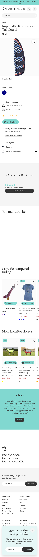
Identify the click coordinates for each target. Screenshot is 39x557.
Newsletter (23, 508)
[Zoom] (34, 42)
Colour (7, 87)
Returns (4, 505)
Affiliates (22, 505)
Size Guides (23, 500)
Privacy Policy (7, 511)
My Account (6, 523)
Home (4, 22)
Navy (4, 92)
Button (19, 420)
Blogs (21, 502)
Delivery (5, 502)
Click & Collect (7, 508)
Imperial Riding (7, 79)
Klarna (22, 511)
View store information (13, 136)
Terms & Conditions (8, 514)
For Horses (24, 331)
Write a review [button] (19, 191)
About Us (5, 500)
